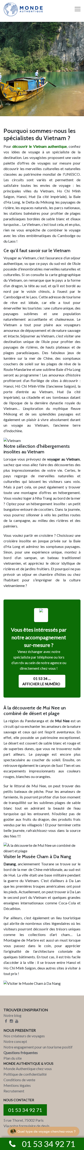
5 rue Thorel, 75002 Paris (24, 1120)
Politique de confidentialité (25, 1074)
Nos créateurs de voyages (24, 1036)
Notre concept (15, 1041)
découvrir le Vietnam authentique (39, 146)
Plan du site (13, 1058)
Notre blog (12, 1015)
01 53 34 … (41, 681)
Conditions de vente (19, 1080)
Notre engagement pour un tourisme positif (38, 1047)
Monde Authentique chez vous (28, 1068)
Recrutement (14, 1091)
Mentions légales (17, 1085)
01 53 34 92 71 (25, 1110)
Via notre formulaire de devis (26, 1126)
